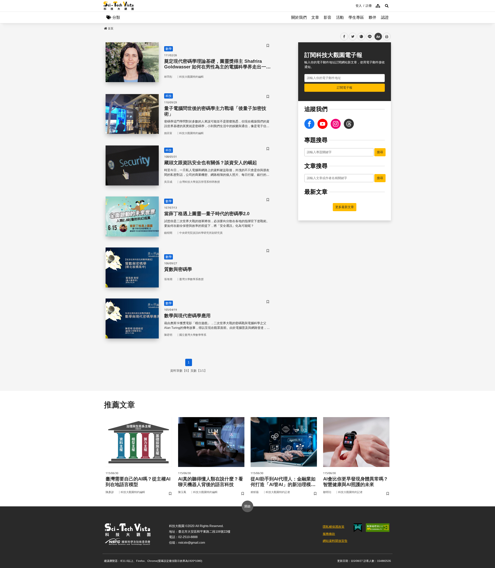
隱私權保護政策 (333, 526)
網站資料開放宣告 (335, 540)
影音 (327, 17)
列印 (387, 36)
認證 (385, 17)
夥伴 (372, 17)
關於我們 (299, 17)
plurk (361, 36)
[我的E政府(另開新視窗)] (358, 527)
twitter (353, 36)
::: (353, 5)
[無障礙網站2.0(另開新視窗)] (377, 527)
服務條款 (329, 534)
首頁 (110, 28)
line (368, 36)
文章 (315, 17)
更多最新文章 (344, 207)
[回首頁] (118, 6)
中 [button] (378, 36)
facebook (344, 36)
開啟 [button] (247, 506)
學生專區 (356, 17)
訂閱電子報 (344, 87)
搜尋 (380, 152)
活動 (340, 17)
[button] (387, 6)
